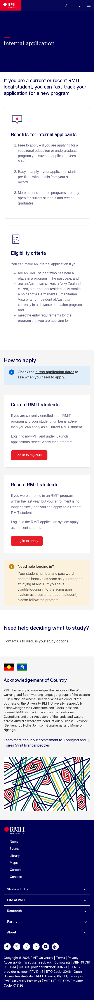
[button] (78, 5)
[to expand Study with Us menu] (85, 889)
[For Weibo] (55, 946)
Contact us (12, 641)
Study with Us (17, 889)
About (11, 932)
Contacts (16, 877)
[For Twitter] (16, 946)
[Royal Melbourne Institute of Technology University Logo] (10, 5)
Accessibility (13, 962)
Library (15, 855)
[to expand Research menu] (85, 910)
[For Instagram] (26, 946)
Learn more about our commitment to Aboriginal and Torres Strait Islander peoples (45, 742)
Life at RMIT (16, 900)
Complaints (62, 962)
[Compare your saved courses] (68, 5)
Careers (15, 870)
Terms (60, 958)
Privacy (73, 958)
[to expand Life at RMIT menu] (85, 900)
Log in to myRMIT (29, 455)
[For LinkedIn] (36, 946)
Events (14, 848)
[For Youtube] (45, 946)
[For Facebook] (7, 946)
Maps (14, 862)
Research (14, 911)
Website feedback (38, 962)
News (14, 841)
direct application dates (54, 372)
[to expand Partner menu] (85, 921)
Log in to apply (27, 541)
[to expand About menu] (85, 932)
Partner (13, 921)
